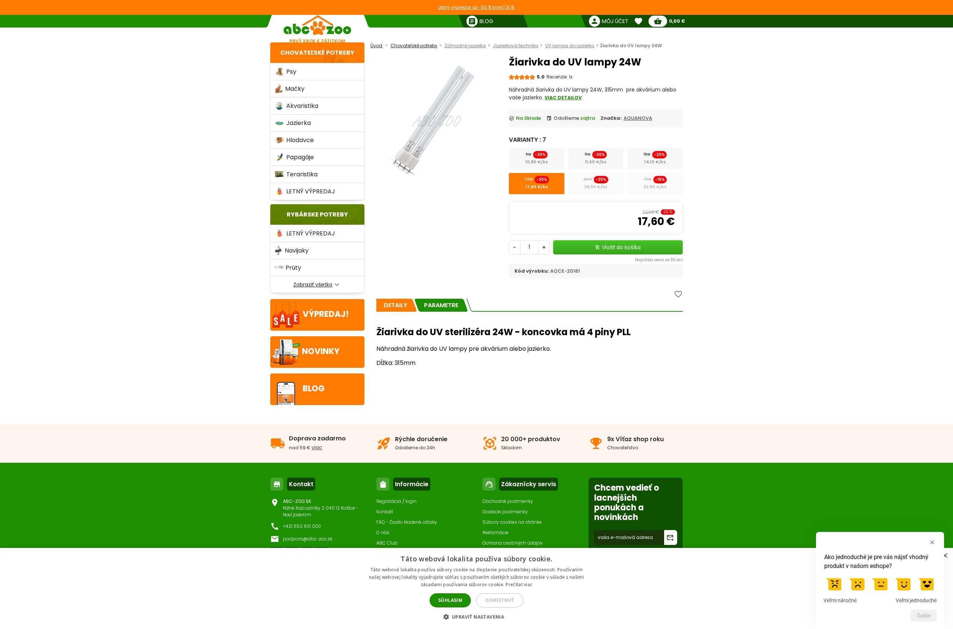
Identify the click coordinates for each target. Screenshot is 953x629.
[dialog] (476, 588)
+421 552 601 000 (302, 526)
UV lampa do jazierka (569, 45)
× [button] (944, 556)
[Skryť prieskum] (932, 542)
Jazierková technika (515, 45)
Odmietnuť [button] (499, 600)
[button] (476, 616)
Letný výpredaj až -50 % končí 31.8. (476, 7)
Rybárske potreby (317, 214)
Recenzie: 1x (559, 77)
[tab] (395, 305)
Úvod (376, 45)
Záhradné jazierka (465, 45)
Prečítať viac (519, 584)
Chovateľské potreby (317, 52)
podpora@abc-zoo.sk (307, 539)
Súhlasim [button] (450, 600)
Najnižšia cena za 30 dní (659, 260)
